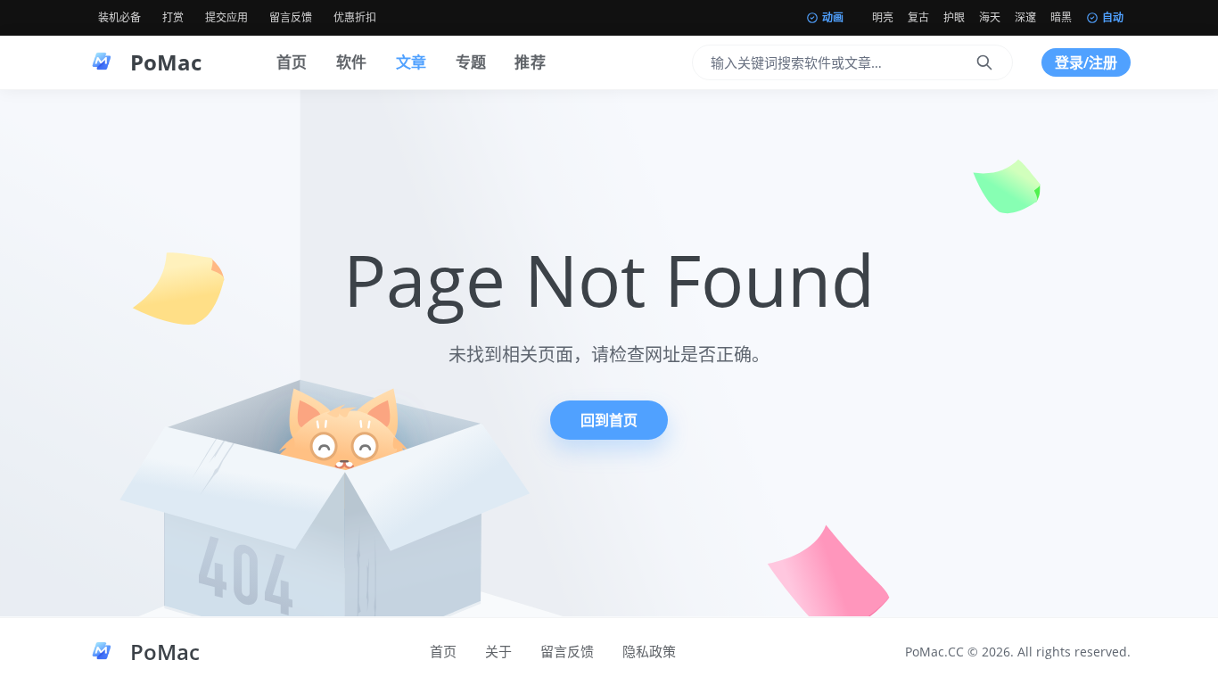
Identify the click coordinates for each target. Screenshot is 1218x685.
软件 (351, 62)
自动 (1112, 17)
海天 (989, 17)
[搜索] (984, 62)
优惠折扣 (354, 17)
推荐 (530, 62)
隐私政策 (649, 651)
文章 (411, 62)
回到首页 (609, 420)
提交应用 (226, 17)
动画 (833, 17)
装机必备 (119, 17)
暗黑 (1061, 17)
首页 (292, 62)
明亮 (882, 17)
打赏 (173, 17)
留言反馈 (290, 17)
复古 (918, 17)
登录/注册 (1086, 62)
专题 (471, 62)
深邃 (1025, 17)
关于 (498, 651)
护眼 (954, 17)
